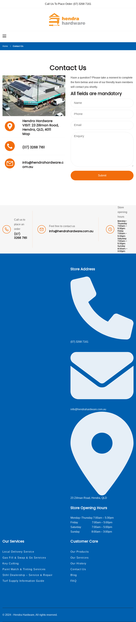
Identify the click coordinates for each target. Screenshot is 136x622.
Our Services (79, 557)
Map (26, 133)
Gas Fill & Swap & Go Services (24, 557)
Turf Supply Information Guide (23, 580)
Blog (73, 575)
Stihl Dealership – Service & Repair (27, 575)
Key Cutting (10, 563)
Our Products (79, 551)
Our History (78, 563)
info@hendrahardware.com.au (43, 164)
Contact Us (78, 569)
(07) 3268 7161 (82, 3)
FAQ (73, 580)
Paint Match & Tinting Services (24, 569)
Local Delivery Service (18, 551)
